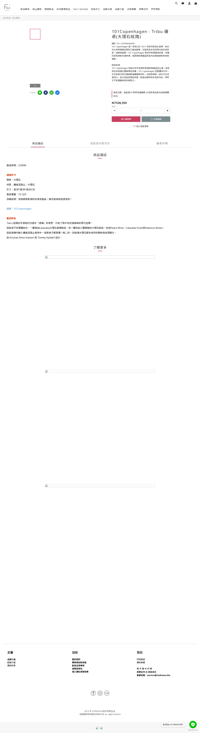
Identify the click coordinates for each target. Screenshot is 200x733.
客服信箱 (141, 675)
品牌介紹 (119, 9)
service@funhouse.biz (158, 675)
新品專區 (25, 9)
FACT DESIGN (80, 9)
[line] (40, 92)
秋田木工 (95, 9)
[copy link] (57, 92)
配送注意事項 (78, 665)
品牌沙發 (107, 9)
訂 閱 (149, 668)
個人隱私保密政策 (80, 671)
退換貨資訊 (77, 668)
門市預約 (155, 9)
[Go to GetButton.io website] (193, 730)
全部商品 (7, 18)
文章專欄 (131, 9)
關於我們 (76, 659)
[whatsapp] (51, 92)
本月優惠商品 (63, 9)
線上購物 (37, 9)
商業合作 (143, 9)
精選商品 (49, 9)
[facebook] (45, 92)
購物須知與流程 (79, 662)
